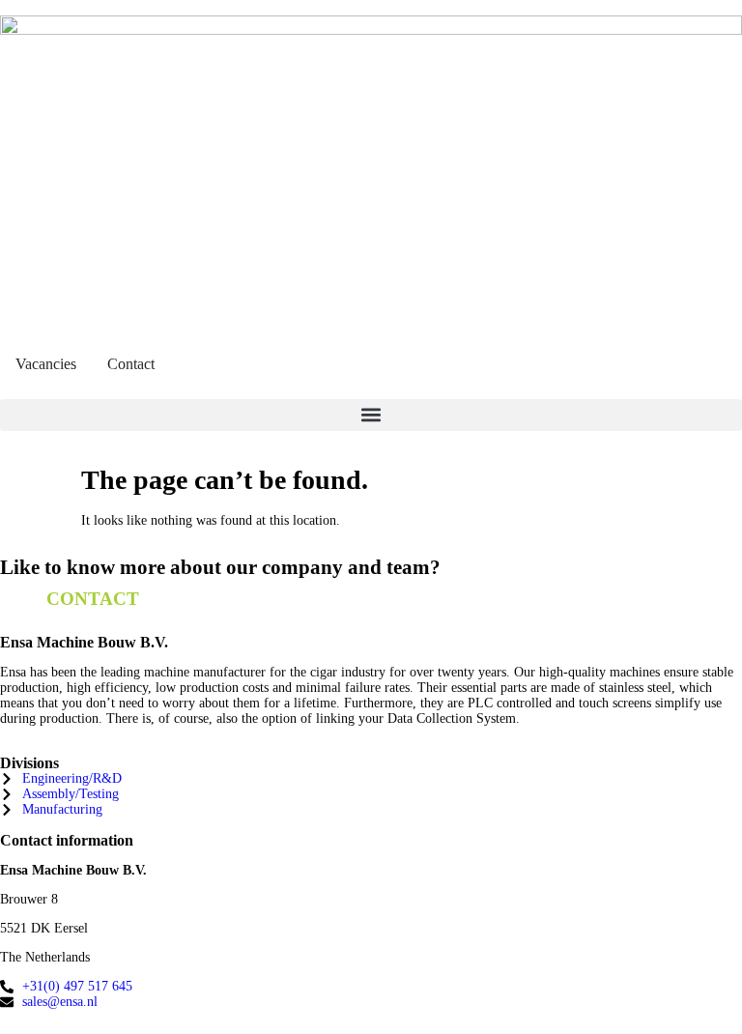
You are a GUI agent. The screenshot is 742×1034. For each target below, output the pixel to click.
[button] (371, 415)
